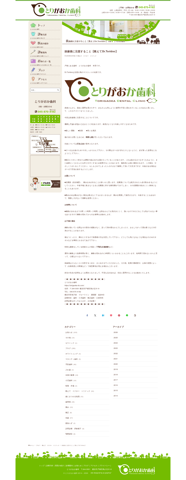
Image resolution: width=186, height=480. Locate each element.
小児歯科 (70, 380)
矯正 (68, 412)
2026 (116, 332)
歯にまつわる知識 (74, 396)
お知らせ (71, 332)
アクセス (94, 465)
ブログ (70, 348)
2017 (116, 380)
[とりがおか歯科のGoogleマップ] (45, 166)
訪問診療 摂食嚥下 (74, 428)
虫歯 (69, 418)
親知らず (70, 423)
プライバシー (104, 465)
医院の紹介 (59, 465)
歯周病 (70, 402)
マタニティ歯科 (73, 359)
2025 (116, 337)
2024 (116, 343)
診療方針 (49, 465)
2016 (116, 385)
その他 (70, 337)
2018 (116, 374)
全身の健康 (71, 375)
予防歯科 (70, 364)
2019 (116, 369)
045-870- (146, 7)
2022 (116, 353)
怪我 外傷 (71, 385)
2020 (116, 364)
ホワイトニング (73, 353)
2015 (116, 390)
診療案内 (69, 465)
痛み (69, 407)
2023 (116, 348)
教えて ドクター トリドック (87, 56)
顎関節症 (70, 434)
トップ (41, 465)
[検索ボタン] (58, 90)
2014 (116, 395)
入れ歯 (69, 369)
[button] (87, 315)
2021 (116, 358)
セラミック (71, 343)
